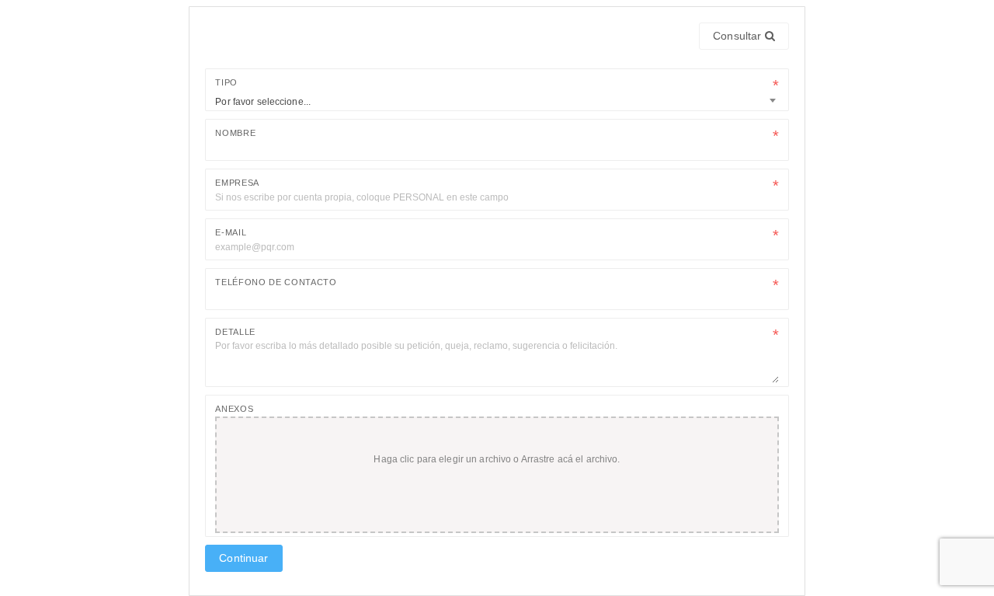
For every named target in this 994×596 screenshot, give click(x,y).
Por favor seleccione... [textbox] (263, 101)
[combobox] (496, 100)
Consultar (738, 36)
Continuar (243, 558)
